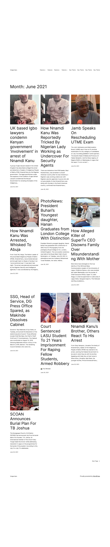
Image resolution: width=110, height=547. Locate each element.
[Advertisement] (55, 10)
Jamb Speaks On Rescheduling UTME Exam (83, 135)
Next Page (96, 461)
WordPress (96, 476)
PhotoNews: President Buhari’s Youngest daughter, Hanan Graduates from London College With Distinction (55, 220)
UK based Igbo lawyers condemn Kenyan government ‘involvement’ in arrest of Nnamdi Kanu (24, 144)
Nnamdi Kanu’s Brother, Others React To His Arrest (85, 333)
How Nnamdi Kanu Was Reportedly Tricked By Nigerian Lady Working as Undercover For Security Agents (55, 147)
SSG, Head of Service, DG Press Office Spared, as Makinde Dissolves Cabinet (22, 310)
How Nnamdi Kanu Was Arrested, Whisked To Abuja (21, 240)
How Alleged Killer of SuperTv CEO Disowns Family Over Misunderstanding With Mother (85, 245)
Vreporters (13, 70)
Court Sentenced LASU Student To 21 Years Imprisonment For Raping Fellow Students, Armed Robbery (55, 345)
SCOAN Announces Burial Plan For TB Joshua (23, 421)
